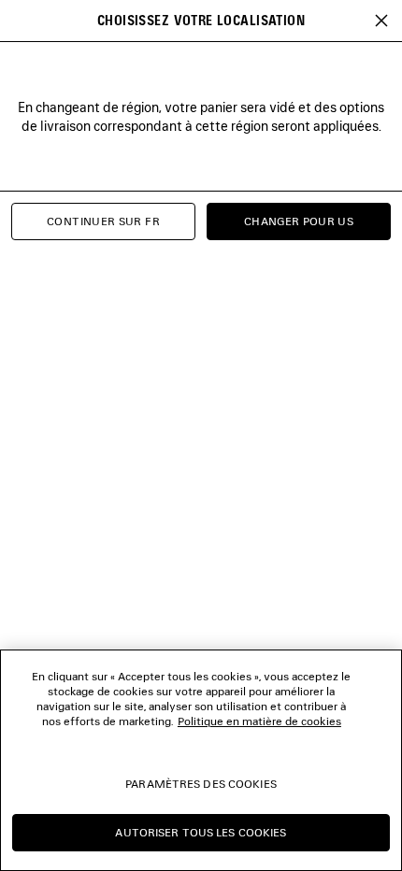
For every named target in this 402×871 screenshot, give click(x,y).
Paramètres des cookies (201, 784)
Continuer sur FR (103, 221)
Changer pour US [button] (298, 221)
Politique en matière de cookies (259, 721)
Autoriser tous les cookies (200, 832)
